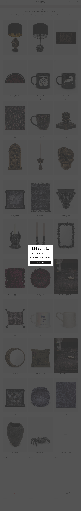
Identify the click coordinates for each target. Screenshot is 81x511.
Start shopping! (40, 262)
